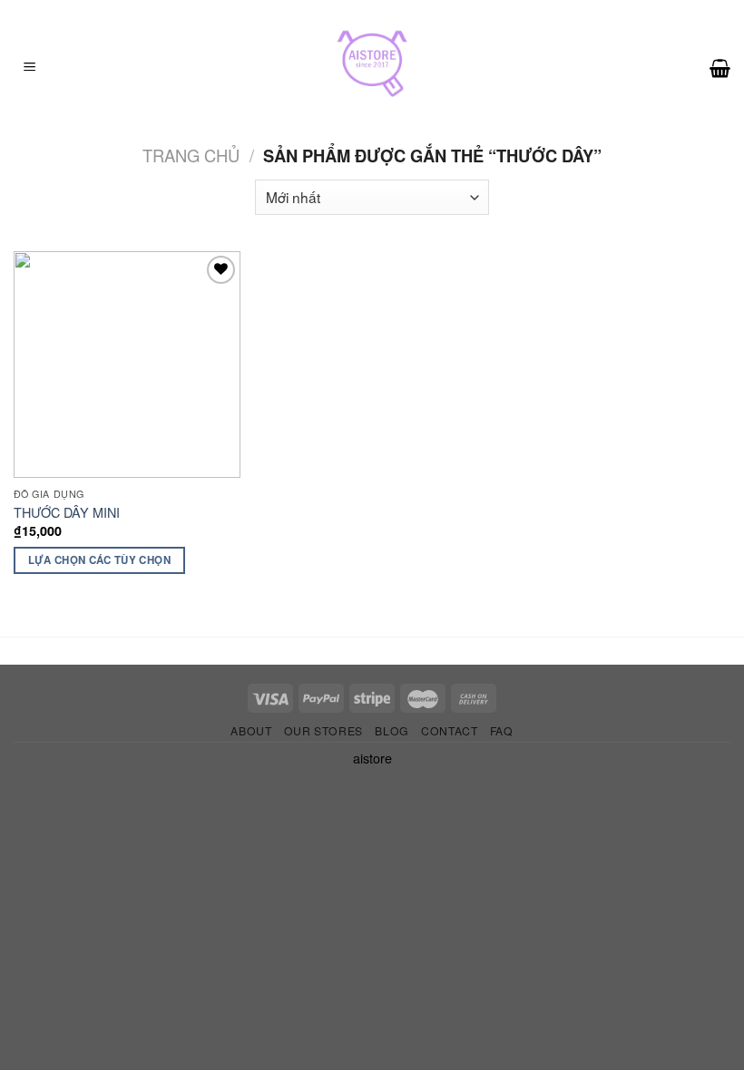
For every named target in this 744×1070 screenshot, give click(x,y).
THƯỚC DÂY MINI (67, 512)
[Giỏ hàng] (720, 68)
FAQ (502, 730)
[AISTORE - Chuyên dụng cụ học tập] (372, 68)
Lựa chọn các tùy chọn (99, 560)
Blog (391, 730)
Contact (449, 730)
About (250, 730)
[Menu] (29, 68)
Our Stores (323, 730)
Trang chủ (191, 155)
